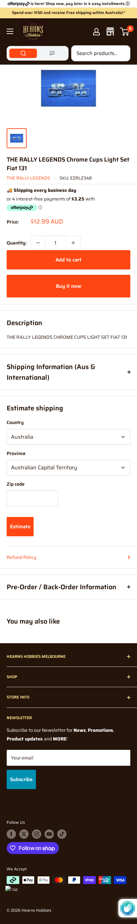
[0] (125, 32)
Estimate (20, 527)
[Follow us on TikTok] (62, 834)
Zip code (16, 484)
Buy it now (68, 286)
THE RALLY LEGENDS (28, 178)
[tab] (23, 53)
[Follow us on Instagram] (36, 834)
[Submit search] (122, 53)
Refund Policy (21, 557)
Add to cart (68, 260)
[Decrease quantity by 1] (38, 243)
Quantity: (17, 242)
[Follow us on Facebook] (11, 834)
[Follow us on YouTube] (49, 834)
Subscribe (21, 779)
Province (16, 453)
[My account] (96, 31)
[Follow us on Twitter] (24, 834)
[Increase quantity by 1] (73, 243)
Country (15, 422)
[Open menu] (10, 31)
